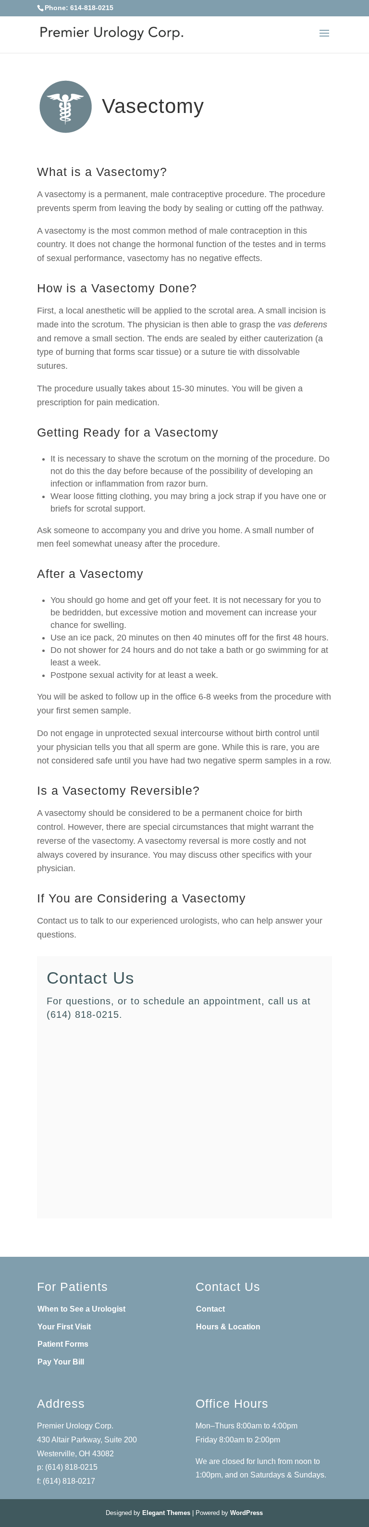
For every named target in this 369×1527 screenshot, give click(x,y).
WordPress (246, 1512)
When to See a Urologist (81, 1309)
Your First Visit (64, 1327)
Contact (210, 1309)
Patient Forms (62, 1344)
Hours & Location (228, 1327)
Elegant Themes (166, 1512)
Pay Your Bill (60, 1362)
